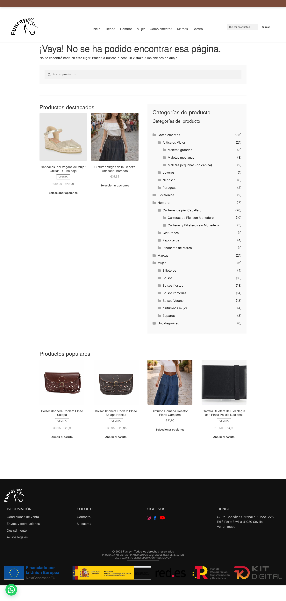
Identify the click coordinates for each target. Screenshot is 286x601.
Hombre (126, 29)
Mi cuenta (84, 524)
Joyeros (169, 172)
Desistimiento (17, 530)
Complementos (161, 29)
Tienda (110, 29)
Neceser (169, 180)
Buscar (265, 27)
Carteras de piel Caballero (182, 210)
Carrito (198, 29)
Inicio (96, 29)
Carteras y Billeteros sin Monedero (193, 225)
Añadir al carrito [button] (62, 437)
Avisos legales (17, 537)
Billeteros (169, 270)
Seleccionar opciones (63, 192)
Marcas (182, 29)
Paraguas (169, 188)
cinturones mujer (175, 308)
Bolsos (167, 278)
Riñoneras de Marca (177, 248)
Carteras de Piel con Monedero (191, 218)
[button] (11, 590)
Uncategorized (168, 323)
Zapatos (169, 316)
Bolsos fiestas (173, 285)
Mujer (141, 29)
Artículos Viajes (174, 142)
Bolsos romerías (174, 293)
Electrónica (166, 195)
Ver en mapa (226, 527)
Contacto (84, 517)
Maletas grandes (180, 150)
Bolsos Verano (173, 301)
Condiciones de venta (23, 517)
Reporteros (171, 240)
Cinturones (171, 233)
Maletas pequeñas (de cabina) (190, 165)
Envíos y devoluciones (23, 524)
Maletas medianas (181, 157)
